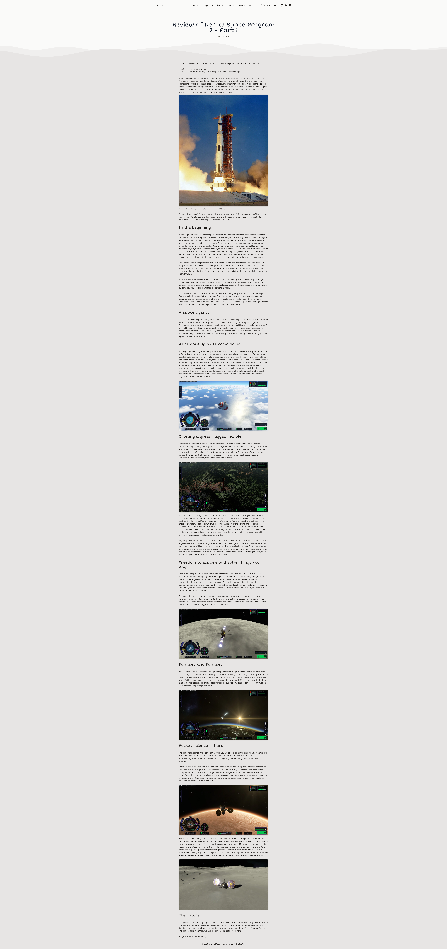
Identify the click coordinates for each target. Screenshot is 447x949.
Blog (196, 5)
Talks (220, 5)
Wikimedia (223, 209)
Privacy (265, 5)
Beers (231, 5)
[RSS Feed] (290, 5)
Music (242, 5)
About (253, 5)
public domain (200, 209)
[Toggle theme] (275, 5)
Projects (207, 5)
